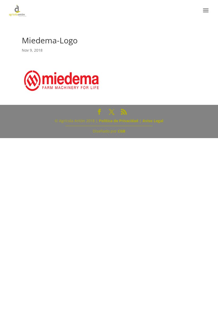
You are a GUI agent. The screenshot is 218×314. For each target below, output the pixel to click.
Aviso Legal (152, 120)
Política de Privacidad (118, 120)
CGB (121, 131)
